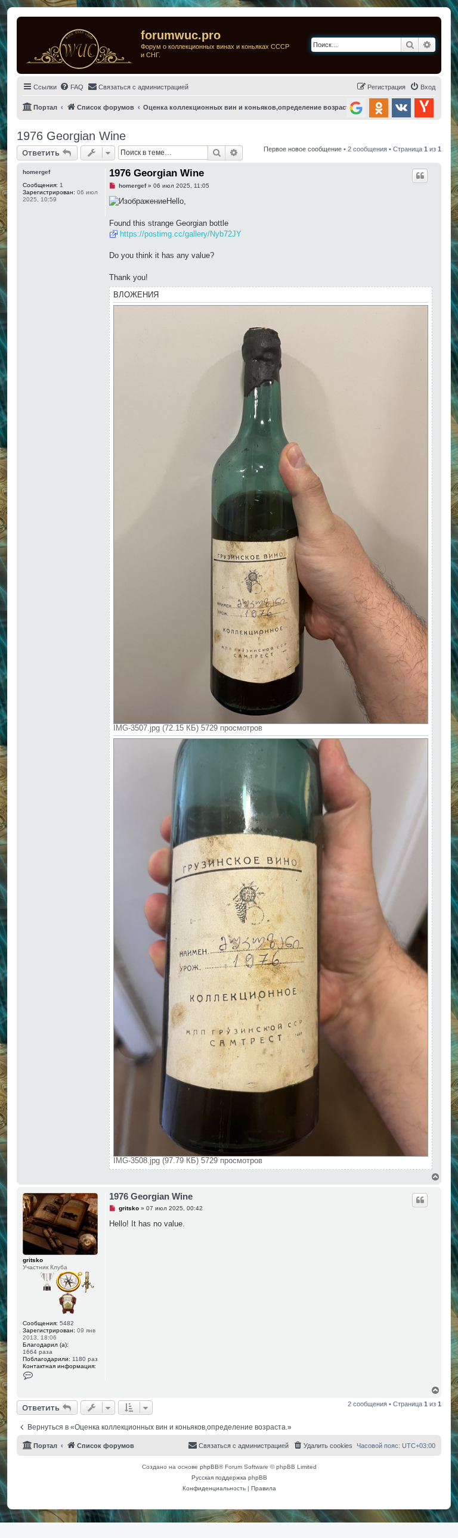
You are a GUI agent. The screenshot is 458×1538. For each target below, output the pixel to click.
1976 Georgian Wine (71, 135)
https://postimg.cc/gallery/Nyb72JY (181, 233)
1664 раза (37, 1352)
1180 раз (85, 1359)
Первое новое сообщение (303, 149)
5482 (67, 1323)
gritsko (33, 1260)
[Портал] (80, 45)
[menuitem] (71, 87)
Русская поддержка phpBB (229, 1477)
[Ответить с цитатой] (420, 176)
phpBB (209, 1467)
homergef (36, 172)
